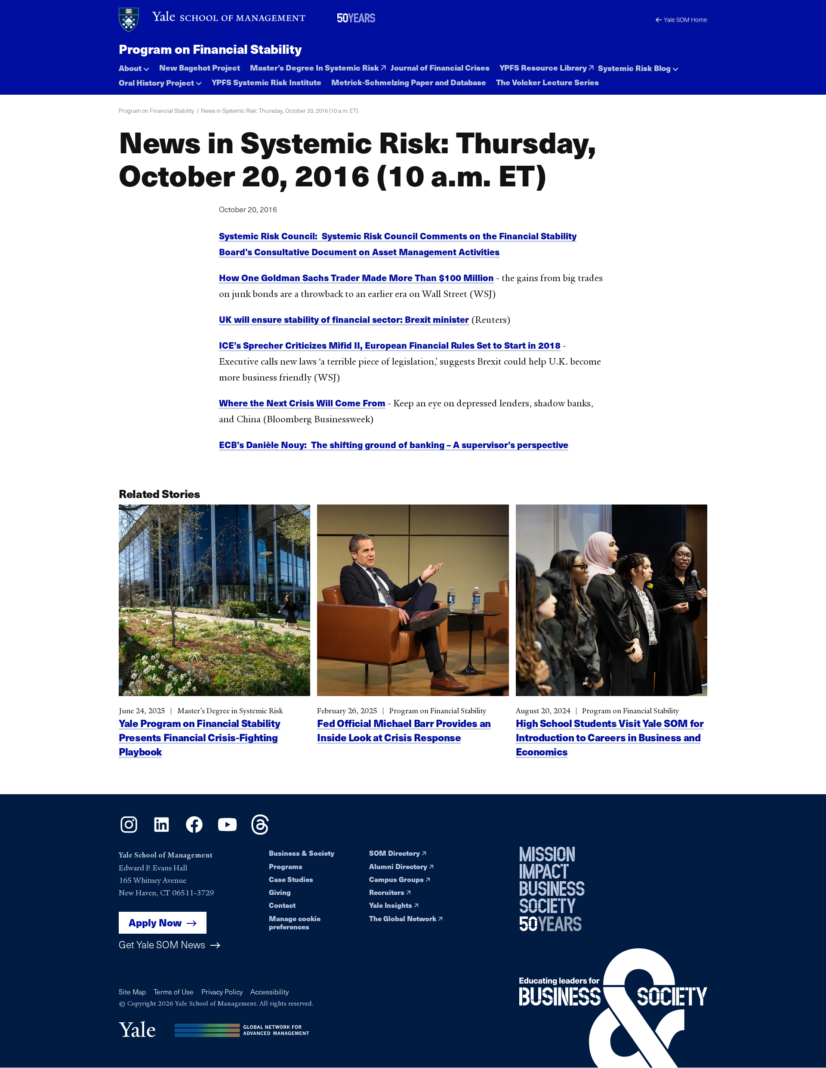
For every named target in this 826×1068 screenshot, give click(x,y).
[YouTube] (227, 832)
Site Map (132, 991)
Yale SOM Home (685, 19)
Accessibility (269, 991)
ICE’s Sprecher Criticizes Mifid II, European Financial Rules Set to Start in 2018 (390, 345)
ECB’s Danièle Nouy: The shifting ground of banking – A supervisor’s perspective (393, 444)
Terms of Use (174, 991)
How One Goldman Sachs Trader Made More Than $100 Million (356, 277)
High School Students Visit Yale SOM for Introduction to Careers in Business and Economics (610, 737)
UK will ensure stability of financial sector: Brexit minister (344, 319)
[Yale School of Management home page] (213, 20)
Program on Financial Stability (210, 49)
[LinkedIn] (161, 832)
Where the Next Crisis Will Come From (302, 402)
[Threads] (260, 832)
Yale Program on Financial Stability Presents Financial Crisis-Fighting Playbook (199, 737)
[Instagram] (129, 832)
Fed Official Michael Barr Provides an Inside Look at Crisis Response (404, 730)
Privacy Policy (222, 991)
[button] (134, 66)
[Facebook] (194, 832)
